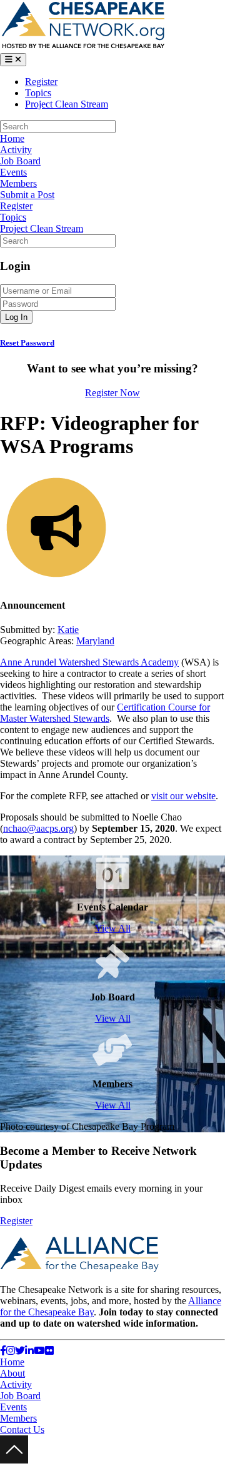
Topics (38, 92)
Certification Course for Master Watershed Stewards (105, 713)
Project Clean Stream (66, 104)
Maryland (95, 641)
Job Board (20, 161)
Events (13, 172)
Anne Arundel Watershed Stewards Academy (89, 662)
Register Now (112, 392)
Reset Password (27, 342)
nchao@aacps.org (38, 828)
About (12, 1373)
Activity (16, 149)
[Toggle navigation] (13, 59)
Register (41, 81)
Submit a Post (27, 194)
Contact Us (22, 1429)
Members (18, 183)
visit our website (183, 795)
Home (12, 138)
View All (113, 928)
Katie (68, 629)
